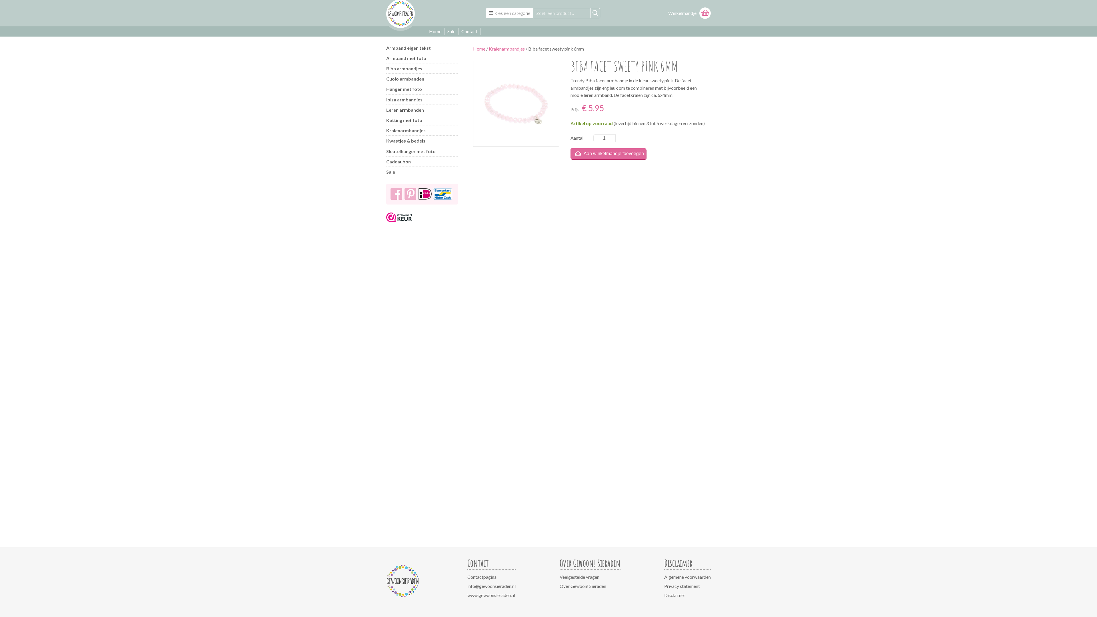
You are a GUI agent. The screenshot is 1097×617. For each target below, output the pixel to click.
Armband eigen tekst (408, 48)
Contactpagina (482, 577)
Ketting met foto (404, 120)
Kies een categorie (512, 13)
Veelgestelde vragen (579, 577)
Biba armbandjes (404, 68)
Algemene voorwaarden (687, 577)
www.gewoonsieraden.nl (491, 595)
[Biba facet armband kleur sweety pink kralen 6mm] (516, 104)
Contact (469, 31)
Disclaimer (674, 595)
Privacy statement (682, 586)
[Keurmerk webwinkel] (399, 224)
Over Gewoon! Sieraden (583, 586)
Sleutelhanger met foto (411, 151)
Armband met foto (406, 58)
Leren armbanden (405, 110)
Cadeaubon (398, 161)
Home (435, 31)
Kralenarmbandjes (406, 130)
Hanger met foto (404, 89)
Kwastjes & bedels (405, 140)
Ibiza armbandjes (404, 99)
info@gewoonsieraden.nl (491, 586)
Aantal (576, 138)
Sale (451, 31)
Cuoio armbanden (405, 78)
